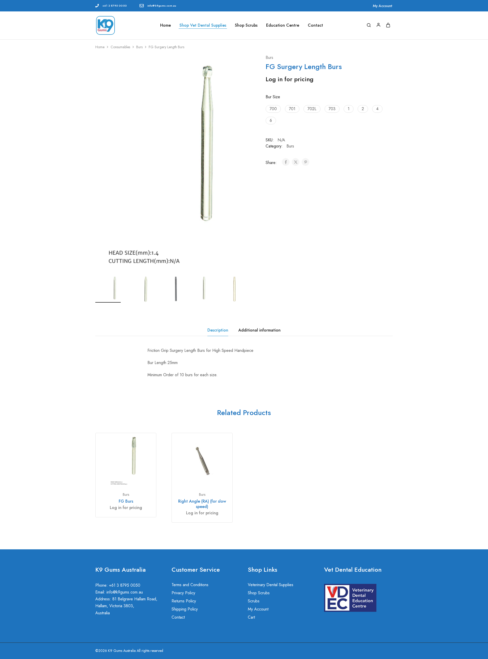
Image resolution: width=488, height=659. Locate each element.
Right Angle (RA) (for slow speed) (202, 503)
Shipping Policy (185, 609)
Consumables (120, 47)
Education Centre (282, 25)
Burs (139, 47)
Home (165, 25)
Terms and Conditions (190, 585)
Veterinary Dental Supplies (270, 585)
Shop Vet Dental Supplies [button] (202, 25)
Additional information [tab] (259, 330)
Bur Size (273, 97)
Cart (251, 617)
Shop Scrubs (246, 25)
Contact (315, 25)
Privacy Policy (183, 593)
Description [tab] (217, 330)
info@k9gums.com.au (161, 6)
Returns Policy (184, 601)
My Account (382, 6)
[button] (236, 288)
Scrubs (254, 601)
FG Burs (126, 501)
